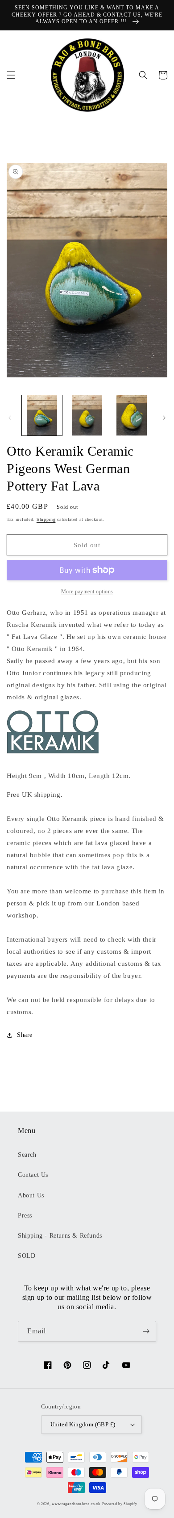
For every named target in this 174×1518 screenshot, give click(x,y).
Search (27, 1154)
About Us (31, 1195)
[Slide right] (164, 417)
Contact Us (33, 1174)
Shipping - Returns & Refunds (60, 1235)
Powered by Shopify (119, 1504)
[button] (11, 75)
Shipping (46, 519)
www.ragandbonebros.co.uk (76, 1504)
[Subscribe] (146, 1331)
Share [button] (25, 1035)
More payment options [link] (87, 591)
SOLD (26, 1255)
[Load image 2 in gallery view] (86, 415)
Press (25, 1215)
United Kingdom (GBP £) (83, 1424)
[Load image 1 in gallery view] (42, 415)
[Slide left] (10, 417)
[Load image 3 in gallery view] (132, 415)
